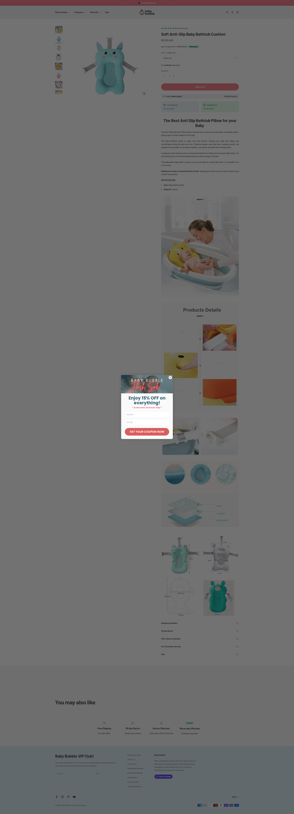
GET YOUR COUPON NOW (147, 432)
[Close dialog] (170, 377)
